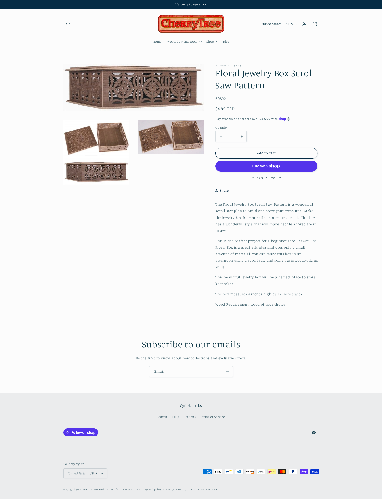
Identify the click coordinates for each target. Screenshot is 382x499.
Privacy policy (131, 489)
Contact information (179, 489)
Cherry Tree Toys (83, 489)
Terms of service (207, 489)
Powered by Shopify (106, 489)
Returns (190, 417)
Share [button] (224, 190)
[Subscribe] (227, 371)
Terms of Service (212, 417)
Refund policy (153, 489)
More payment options (267, 177)
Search (162, 417)
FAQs (175, 417)
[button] (68, 24)
